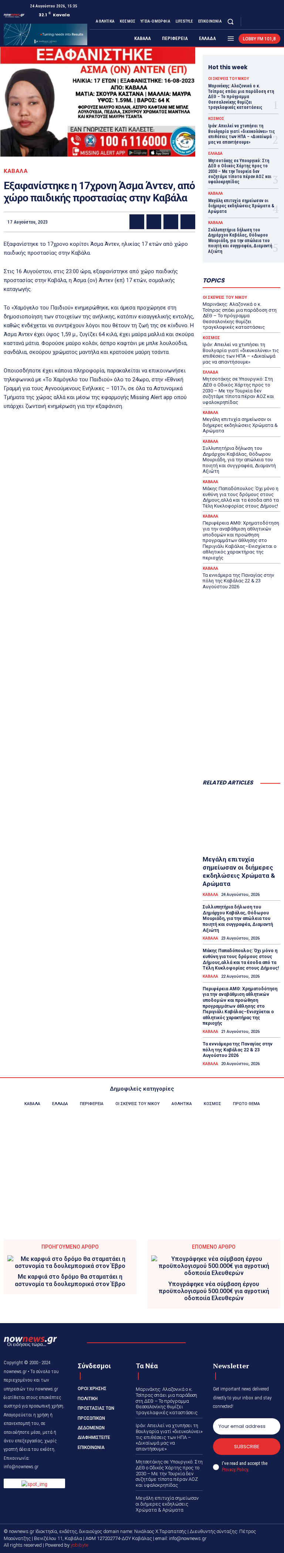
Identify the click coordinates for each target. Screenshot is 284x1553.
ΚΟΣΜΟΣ (216, 119)
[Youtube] (275, 21)
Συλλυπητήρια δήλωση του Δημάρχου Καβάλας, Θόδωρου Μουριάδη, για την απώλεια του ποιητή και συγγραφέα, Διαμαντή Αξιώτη (240, 240)
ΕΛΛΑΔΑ (215, 153)
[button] (231, 21)
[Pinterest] (170, 221)
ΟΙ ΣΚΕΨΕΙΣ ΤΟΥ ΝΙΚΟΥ (228, 79)
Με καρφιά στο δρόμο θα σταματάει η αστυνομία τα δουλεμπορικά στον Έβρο (70, 1280)
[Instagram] (258, 21)
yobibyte (79, 1545)
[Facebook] (249, 21)
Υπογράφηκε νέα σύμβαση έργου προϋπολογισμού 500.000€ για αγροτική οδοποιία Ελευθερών (214, 1291)
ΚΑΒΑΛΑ (16, 171)
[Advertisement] (241, 736)
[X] (267, 21)
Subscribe (247, 1446)
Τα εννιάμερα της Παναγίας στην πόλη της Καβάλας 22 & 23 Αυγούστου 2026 (238, 580)
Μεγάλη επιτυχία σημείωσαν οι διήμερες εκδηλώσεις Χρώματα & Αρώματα (241, 206)
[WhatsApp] (187, 221)
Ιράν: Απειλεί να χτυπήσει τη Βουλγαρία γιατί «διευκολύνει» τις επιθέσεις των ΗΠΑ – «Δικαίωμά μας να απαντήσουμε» (241, 133)
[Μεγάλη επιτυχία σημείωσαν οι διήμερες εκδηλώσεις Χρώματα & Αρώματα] (241, 822)
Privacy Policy (235, 1469)
